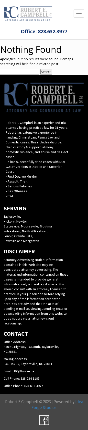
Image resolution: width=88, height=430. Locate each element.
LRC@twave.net (24, 371)
